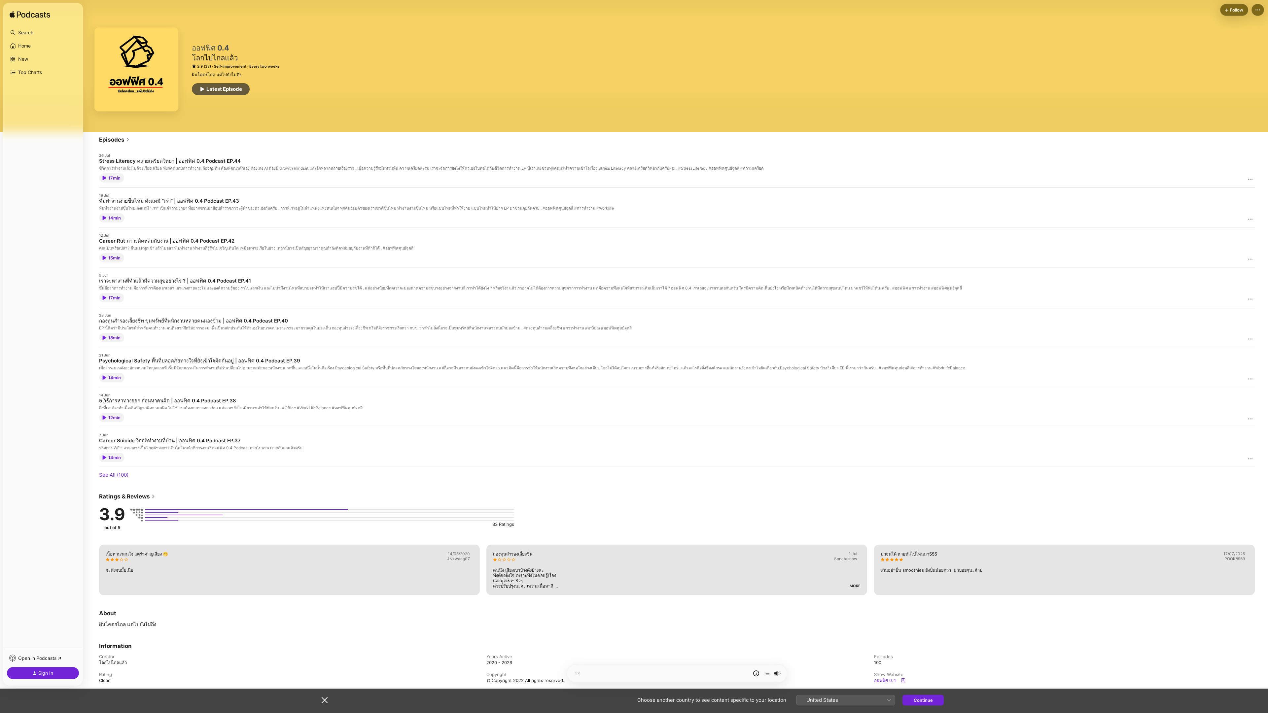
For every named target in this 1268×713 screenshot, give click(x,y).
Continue (923, 700)
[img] (30, 15)
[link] (114, 139)
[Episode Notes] (756, 673)
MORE (855, 586)
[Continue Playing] (767, 673)
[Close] (325, 700)
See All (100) (113, 475)
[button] (43, 32)
